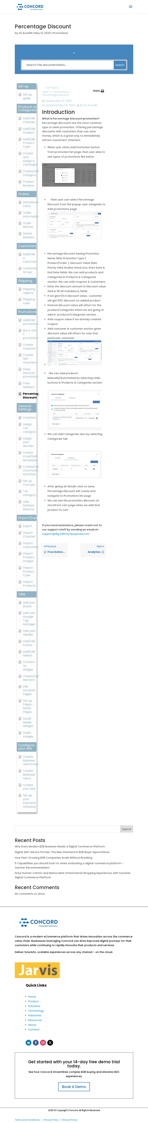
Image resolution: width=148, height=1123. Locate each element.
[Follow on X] (50, 1043)
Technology (36, 1011)
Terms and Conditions (27, 1119)
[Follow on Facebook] (36, 1043)
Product (33, 1001)
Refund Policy (69, 1119)
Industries (34, 1015)
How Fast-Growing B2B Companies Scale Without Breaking (53, 857)
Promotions (60, 33)
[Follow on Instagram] (43, 1043)
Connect (34, 1029)
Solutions (34, 1006)
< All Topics (51, 88)
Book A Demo (74, 1086)
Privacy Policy (51, 1119)
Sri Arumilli (25, 33)
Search (126, 829)
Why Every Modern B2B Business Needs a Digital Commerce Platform (60, 846)
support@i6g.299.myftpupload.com (65, 534)
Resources (35, 1020)
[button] (26, 86)
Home (32, 996)
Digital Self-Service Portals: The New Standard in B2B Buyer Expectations (62, 852)
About (32, 1025)
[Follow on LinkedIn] (28, 1043)
